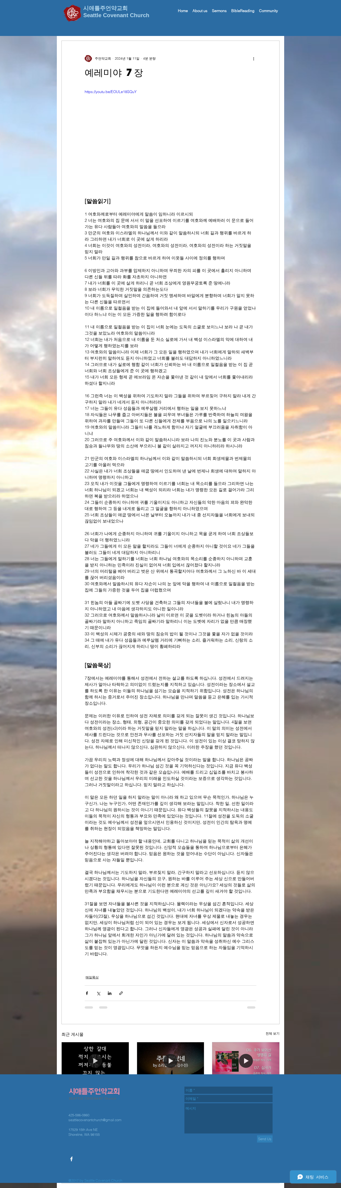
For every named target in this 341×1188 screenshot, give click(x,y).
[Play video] (170, 137)
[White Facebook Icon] (71, 1126)
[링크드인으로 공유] (109, 993)
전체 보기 (273, 1033)
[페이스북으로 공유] (87, 993)
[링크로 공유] (121, 993)
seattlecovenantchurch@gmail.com (95, 1087)
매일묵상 (92, 977)
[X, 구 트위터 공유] (98, 993)
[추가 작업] (253, 58)
